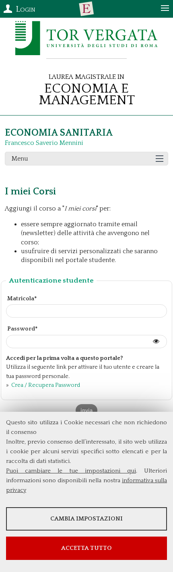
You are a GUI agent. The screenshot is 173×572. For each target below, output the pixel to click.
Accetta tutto (86, 548)
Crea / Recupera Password (45, 385)
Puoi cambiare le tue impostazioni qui (71, 470)
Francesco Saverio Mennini (44, 143)
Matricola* (22, 298)
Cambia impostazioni (86, 518)
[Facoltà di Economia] (86, 9)
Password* (22, 329)
